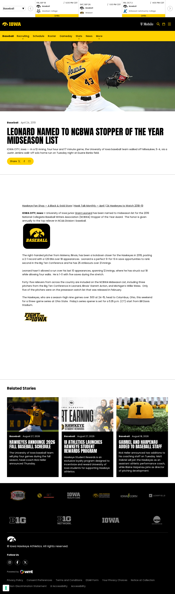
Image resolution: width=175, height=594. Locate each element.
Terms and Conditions (69, 580)
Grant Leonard (83, 213)
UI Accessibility (59, 586)
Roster (52, 36)
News (89, 36)
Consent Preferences (39, 580)
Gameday (66, 36)
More (99, 36)
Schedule (38, 36)
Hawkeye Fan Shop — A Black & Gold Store (47, 205)
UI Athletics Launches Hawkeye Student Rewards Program (83, 446)
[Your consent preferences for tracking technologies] (6, 588)
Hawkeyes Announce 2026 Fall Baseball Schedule (32, 444)
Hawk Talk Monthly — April (89, 205)
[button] (30, 8)
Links (57, 15)
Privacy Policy (15, 580)
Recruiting (23, 36)
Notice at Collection (143, 580)
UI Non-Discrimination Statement (27, 586)
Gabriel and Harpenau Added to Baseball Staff (140, 444)
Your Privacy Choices (114, 580)
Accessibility (78, 586)
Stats (79, 36)
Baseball (12, 122)
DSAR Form (92, 580)
